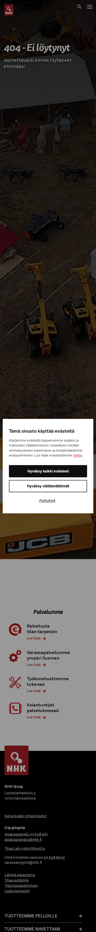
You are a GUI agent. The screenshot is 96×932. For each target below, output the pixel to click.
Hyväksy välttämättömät (48, 486)
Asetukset (47, 500)
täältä (77, 455)
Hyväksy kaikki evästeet (48, 471)
